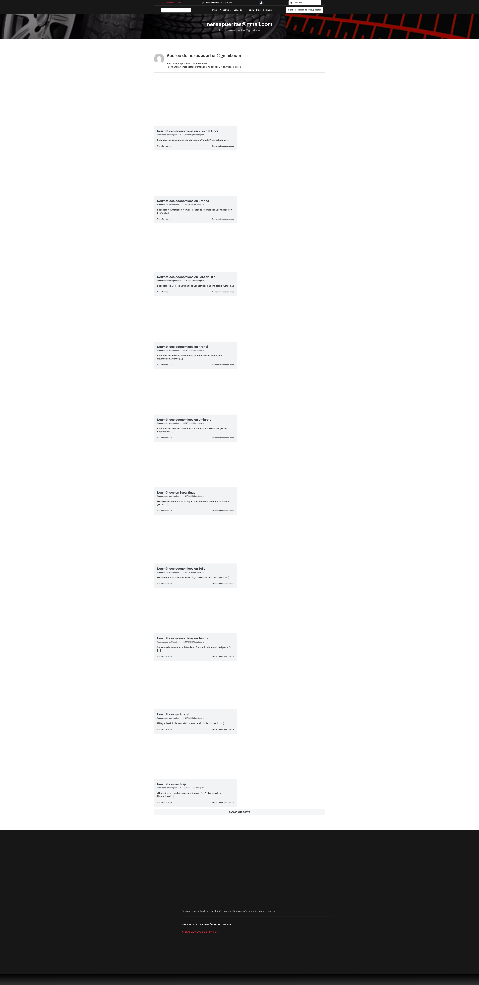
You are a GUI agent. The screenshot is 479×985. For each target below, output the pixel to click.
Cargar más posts (239, 812)
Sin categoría (198, 135)
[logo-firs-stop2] (176, 8)
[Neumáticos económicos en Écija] (195, 554)
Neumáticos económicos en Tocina (183, 638)
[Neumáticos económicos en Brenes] (195, 189)
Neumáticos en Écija (172, 784)
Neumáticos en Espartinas (177, 492)
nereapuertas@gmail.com (170, 135)
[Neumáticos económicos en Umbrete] (195, 408)
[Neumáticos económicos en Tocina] (195, 627)
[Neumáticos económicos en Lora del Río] (195, 262)
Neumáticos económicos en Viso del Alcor (188, 131)
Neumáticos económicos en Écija (182, 568)
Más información (164, 146)
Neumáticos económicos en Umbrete (185, 419)
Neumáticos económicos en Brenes (183, 201)
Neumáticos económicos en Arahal (183, 346)
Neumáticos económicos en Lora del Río (187, 277)
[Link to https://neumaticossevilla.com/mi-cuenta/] (261, 2)
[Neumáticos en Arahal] (195, 700)
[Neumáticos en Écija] (195, 773)
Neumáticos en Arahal (174, 714)
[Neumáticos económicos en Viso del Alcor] (195, 116)
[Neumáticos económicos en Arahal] (195, 335)
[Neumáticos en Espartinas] (195, 481)
